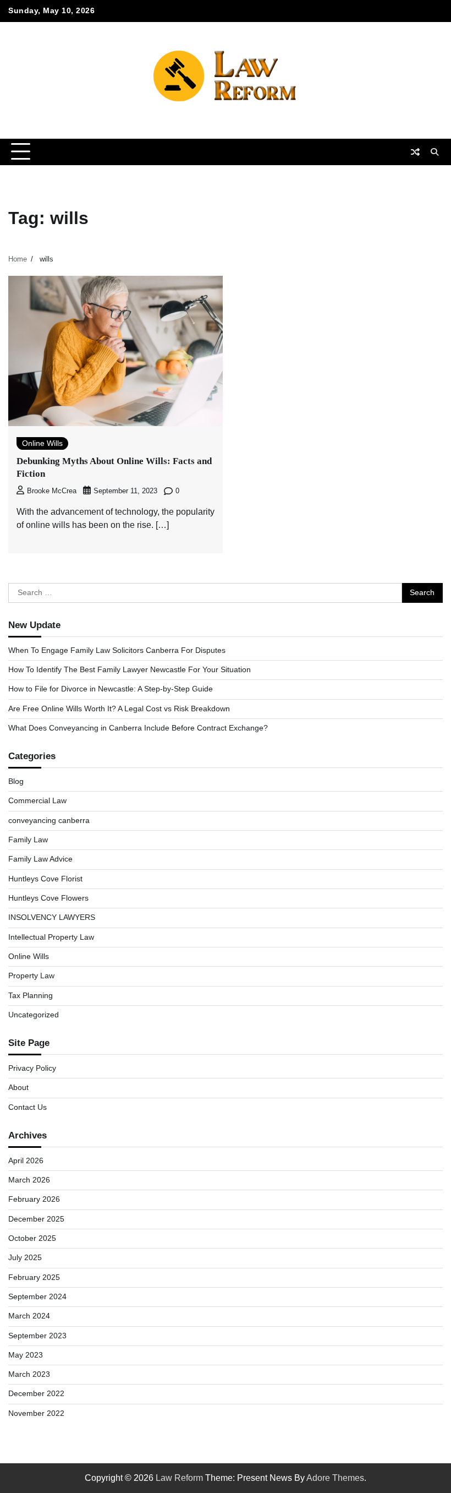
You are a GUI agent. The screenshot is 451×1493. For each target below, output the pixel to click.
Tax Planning (30, 995)
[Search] (434, 152)
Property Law (31, 976)
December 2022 (36, 1394)
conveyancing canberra (49, 820)
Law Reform (179, 1478)
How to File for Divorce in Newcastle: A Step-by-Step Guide (110, 689)
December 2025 (36, 1219)
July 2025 (25, 1258)
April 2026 (25, 1161)
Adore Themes (335, 1478)
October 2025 (32, 1238)
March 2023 (29, 1374)
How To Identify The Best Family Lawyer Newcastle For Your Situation (129, 670)
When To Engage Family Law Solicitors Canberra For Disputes (117, 650)
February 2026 (34, 1199)
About (18, 1087)
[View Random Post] (415, 152)
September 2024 (37, 1297)
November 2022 (36, 1413)
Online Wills (42, 443)
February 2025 (34, 1277)
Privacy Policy (32, 1068)
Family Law (28, 840)
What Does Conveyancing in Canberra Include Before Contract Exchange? (138, 728)
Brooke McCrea (51, 491)
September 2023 (37, 1336)
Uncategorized (33, 1015)
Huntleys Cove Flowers (48, 898)
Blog (16, 781)
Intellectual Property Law (51, 937)
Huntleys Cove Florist (45, 879)
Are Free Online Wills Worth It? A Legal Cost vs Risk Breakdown (119, 709)
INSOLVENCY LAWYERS (51, 917)
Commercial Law (37, 801)
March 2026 (29, 1180)
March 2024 (29, 1316)
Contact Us (27, 1107)
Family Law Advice (40, 859)
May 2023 (25, 1355)
